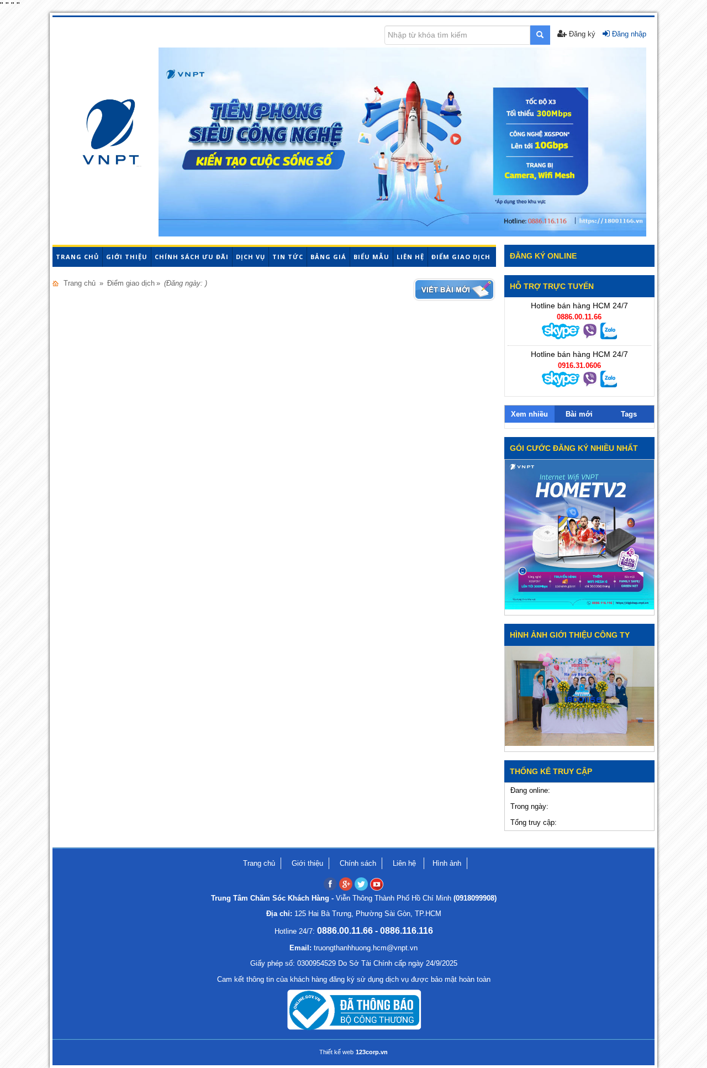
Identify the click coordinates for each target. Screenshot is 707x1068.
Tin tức (287, 256)
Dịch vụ (250, 256)
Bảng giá (328, 256)
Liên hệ (410, 256)
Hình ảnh (446, 863)
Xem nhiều (529, 414)
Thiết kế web (336, 1052)
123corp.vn (372, 1052)
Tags (629, 414)
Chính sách (358, 863)
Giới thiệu (126, 256)
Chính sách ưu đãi (192, 256)
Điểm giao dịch (460, 256)
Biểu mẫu (371, 256)
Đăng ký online (543, 255)
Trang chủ (77, 256)
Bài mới (579, 414)
